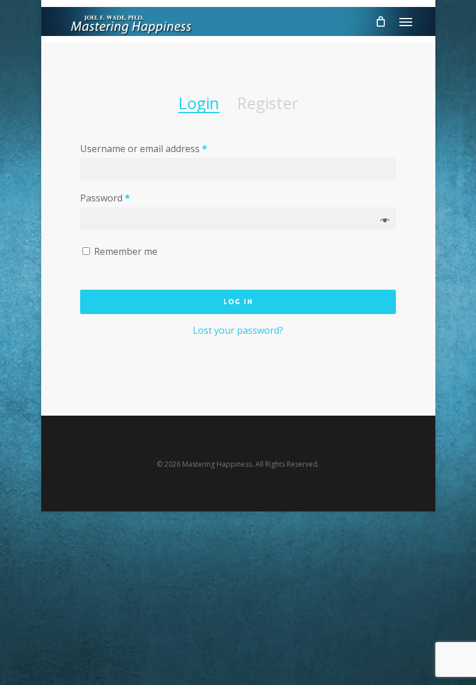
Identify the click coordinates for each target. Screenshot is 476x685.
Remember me (125, 251)
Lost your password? (238, 330)
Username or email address (143, 148)
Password (105, 198)
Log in (238, 302)
